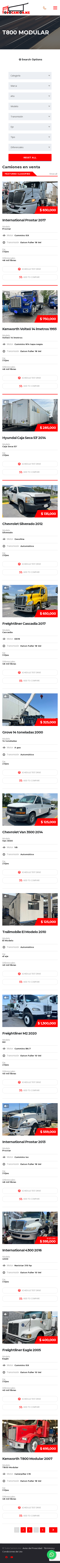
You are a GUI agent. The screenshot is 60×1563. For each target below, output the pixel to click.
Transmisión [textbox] (17, 116)
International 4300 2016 (22, 1250)
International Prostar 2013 (23, 1142)
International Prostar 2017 (24, 220)
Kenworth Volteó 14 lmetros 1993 (29, 329)
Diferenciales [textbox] (17, 147)
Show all (53, 173)
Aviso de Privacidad (32, 1548)
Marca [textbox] (14, 85)
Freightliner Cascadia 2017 (24, 624)
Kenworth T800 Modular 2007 (27, 1459)
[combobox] (30, 75)
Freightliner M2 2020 (19, 1033)
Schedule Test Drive (31, 269)
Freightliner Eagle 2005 (21, 1350)
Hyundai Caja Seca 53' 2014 (24, 438)
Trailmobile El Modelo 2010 (24, 932)
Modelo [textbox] (14, 106)
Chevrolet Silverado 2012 (22, 524)
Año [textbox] (13, 96)
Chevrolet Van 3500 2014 (22, 832)
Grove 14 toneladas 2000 (22, 732)
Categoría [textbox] (15, 75)
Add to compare (31, 277)
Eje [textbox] (12, 126)
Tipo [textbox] (13, 137)
